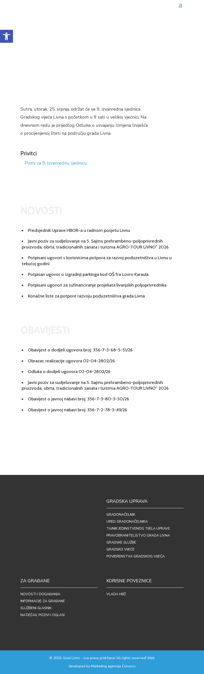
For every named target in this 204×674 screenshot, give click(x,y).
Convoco (129, 666)
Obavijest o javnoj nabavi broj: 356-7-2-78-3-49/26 (77, 410)
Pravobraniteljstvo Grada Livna (138, 535)
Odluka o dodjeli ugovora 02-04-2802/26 (69, 371)
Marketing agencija (106, 666)
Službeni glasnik (35, 608)
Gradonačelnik (120, 514)
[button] (6, 36)
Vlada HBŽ (116, 594)
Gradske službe (121, 542)
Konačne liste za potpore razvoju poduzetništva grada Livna (86, 296)
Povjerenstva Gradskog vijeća (135, 556)
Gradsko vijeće (120, 549)
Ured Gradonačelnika (127, 521)
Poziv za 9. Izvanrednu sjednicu (56, 163)
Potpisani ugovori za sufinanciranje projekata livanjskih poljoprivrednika (97, 285)
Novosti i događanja (40, 594)
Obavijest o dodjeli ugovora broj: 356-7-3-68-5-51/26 (80, 350)
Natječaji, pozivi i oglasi (42, 615)
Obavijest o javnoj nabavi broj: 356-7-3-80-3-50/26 (78, 399)
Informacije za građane (42, 601)
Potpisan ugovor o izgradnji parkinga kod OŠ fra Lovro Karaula (88, 274)
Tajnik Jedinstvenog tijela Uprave (138, 528)
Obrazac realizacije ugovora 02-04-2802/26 (71, 361)
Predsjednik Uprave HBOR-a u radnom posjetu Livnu (79, 230)
